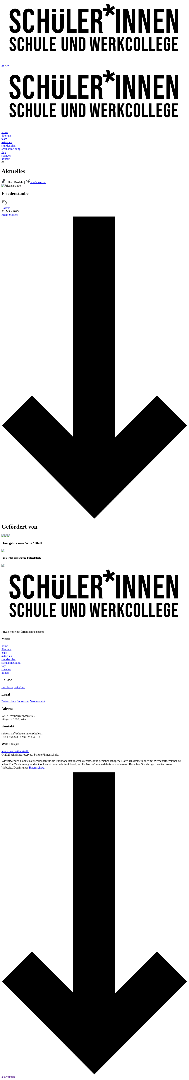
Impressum (23, 701)
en (7, 65)
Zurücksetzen (38, 182)
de (2, 65)
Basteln (5, 208)
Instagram (19, 687)
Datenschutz (8, 701)
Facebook (7, 687)
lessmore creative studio (15, 751)
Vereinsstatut (37, 701)
